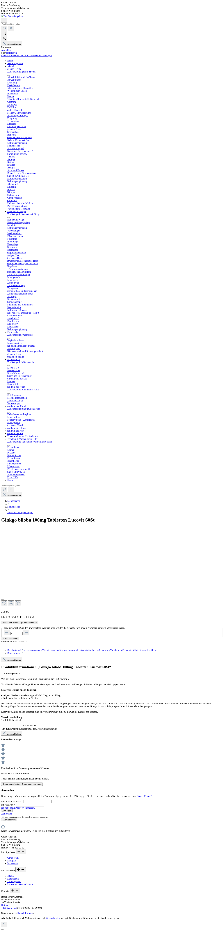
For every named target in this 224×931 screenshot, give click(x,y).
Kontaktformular (25, 913)
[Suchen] (4, 28)
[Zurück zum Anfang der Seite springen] (4, 924)
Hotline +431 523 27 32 (9, 906)
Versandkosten (53, 918)
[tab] (81, 650)
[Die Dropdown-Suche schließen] (11, 28)
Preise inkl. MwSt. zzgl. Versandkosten (19, 622)
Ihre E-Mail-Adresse (12, 801)
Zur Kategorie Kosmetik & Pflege (23, 214)
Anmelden (6, 50)
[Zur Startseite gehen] (12, 16)
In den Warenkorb (10, 638)
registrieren (11, 52)
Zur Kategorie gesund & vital (21, 71)
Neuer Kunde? (144, 796)
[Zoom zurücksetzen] (11, 602)
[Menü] (4, 20)
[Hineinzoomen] (18, 602)
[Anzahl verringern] (7, 632)
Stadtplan (11, 860)
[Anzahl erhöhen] (26, 632)
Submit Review (9, 820)
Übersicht (6, 55)
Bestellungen (45, 55)
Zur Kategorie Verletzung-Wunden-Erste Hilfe (29, 441)
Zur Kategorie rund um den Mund (23, 408)
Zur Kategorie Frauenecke (20, 334)
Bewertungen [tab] (14, 653)
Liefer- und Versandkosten (20, 884)
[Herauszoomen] (4, 602)
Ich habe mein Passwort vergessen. (18, 807)
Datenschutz (13, 878)
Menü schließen (14, 44)
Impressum (12, 863)
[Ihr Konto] (4, 38)
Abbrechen (6, 813)
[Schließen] (2, 599)
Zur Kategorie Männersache (20, 362)
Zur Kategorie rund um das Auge (23, 389)
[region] (112, 570)
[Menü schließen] (8, 75)
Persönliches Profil (20, 55)
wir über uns (13, 858)
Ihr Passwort (8, 804)
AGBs (10, 876)
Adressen (34, 55)
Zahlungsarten (14, 881)
